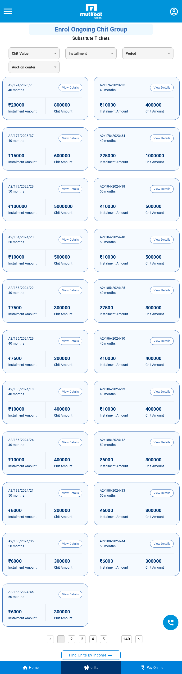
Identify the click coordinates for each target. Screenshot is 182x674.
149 (126, 639)
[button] (70, 87)
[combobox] (34, 53)
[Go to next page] (138, 639)
